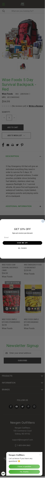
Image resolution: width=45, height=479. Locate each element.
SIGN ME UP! (22, 242)
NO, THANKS (22, 248)
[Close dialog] (43, 221)
